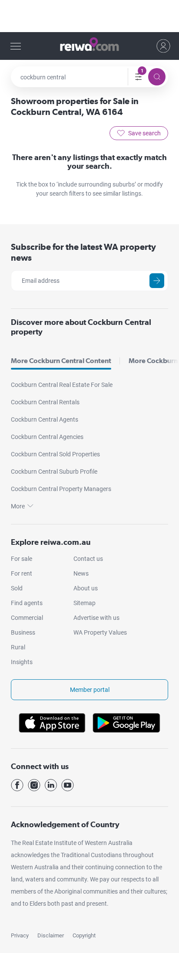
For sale (21, 558)
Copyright (84, 935)
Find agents (27, 602)
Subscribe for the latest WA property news (83, 252)
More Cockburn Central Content (61, 361)
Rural (18, 647)
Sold (17, 588)
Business (23, 632)
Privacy (20, 935)
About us (85, 588)
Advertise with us (96, 617)
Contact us (88, 558)
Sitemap (84, 602)
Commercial (27, 617)
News (81, 573)
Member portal (89, 689)
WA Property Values (100, 632)
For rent (21, 573)
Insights (22, 661)
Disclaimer (50, 935)
